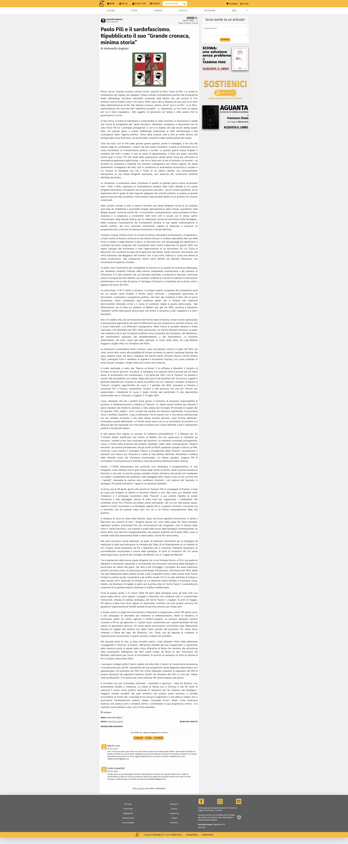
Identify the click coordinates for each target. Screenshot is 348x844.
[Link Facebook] (201, 801)
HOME (112, 3)
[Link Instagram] (220, 801)
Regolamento (128, 813)
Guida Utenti (128, 809)
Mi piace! (139, 738)
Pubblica (226, 39)
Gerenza (174, 809)
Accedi (245, 4)
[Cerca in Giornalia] (184, 3)
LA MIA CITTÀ (140, 3)
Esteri (134, 10)
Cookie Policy (207, 835)
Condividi (159, 738)
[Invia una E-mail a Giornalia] (238, 801)
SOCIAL (125, 3)
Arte (234, 10)
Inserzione (174, 823)
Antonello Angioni (115, 721)
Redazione (174, 804)
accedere (141, 788)
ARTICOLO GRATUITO (190, 722)
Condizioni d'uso (128, 818)
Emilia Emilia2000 (116, 768)
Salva (149, 738)
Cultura (111, 10)
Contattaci (233, 4)
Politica (183, 10)
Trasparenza (174, 813)
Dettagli (202, 827)
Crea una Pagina (128, 823)
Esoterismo (209, 10)
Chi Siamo (128, 804)
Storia (192, 21)
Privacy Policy (192, 835)
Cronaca (158, 10)
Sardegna (106, 712)
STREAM (155, 3)
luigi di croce (113, 745)
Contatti (174, 818)
